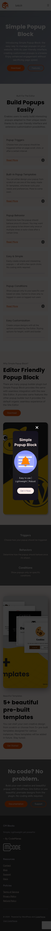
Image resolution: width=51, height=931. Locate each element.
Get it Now (25, 490)
